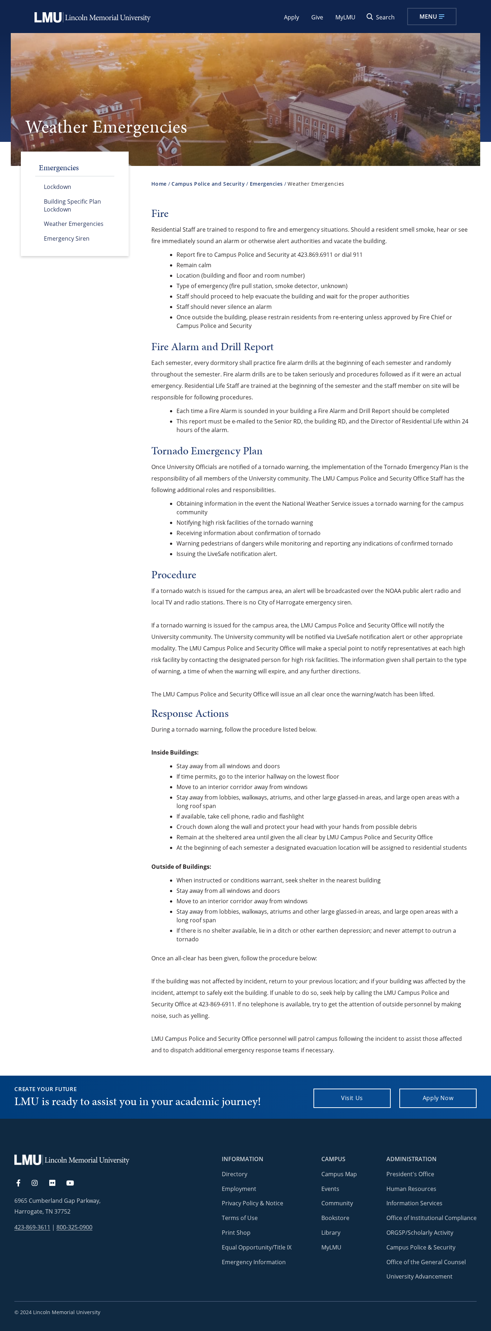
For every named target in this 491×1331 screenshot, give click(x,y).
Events (330, 1189)
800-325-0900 (74, 1227)
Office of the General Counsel (426, 1262)
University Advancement (419, 1276)
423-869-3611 (32, 1227)
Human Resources (411, 1189)
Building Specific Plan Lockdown (72, 205)
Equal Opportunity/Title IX (257, 1247)
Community (337, 1203)
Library (330, 1233)
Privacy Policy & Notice (252, 1203)
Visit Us (352, 1098)
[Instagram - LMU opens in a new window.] (39, 1183)
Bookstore (335, 1218)
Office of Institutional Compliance (431, 1218)
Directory (234, 1174)
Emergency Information (254, 1262)
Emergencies (266, 183)
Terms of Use (240, 1218)
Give (317, 17)
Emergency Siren (67, 238)
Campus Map (339, 1174)
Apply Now (438, 1098)
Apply (291, 17)
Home (159, 183)
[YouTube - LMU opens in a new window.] (74, 1183)
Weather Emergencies (74, 224)
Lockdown (57, 187)
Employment (239, 1189)
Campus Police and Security (208, 183)
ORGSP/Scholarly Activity (419, 1233)
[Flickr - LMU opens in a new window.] (56, 1183)
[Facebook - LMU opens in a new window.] (21, 1183)
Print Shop (236, 1233)
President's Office (410, 1174)
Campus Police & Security (420, 1247)
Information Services (414, 1203)
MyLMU (345, 17)
